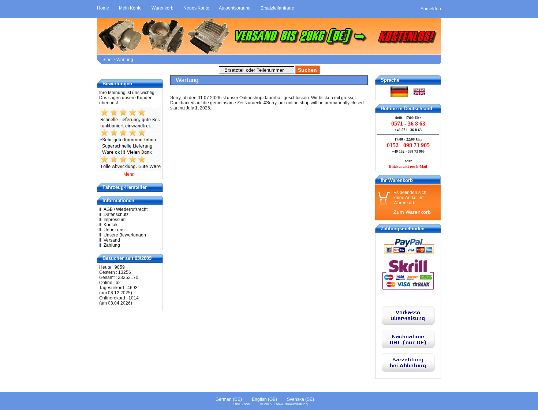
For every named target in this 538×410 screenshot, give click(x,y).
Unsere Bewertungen (125, 235)
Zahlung (112, 245)
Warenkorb (162, 8)
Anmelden (431, 8)
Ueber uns (114, 229)
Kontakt (111, 224)
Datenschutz (116, 214)
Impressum (115, 219)
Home (103, 8)
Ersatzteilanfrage (277, 8)
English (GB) (264, 399)
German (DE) (229, 399)
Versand (112, 240)
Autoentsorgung (235, 8)
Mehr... (130, 174)
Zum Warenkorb (412, 212)
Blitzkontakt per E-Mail (408, 166)
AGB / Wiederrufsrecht (125, 209)
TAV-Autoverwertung (291, 404)
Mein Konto (130, 8)
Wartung (124, 59)
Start (107, 59)
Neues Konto (196, 8)
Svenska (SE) (300, 399)
